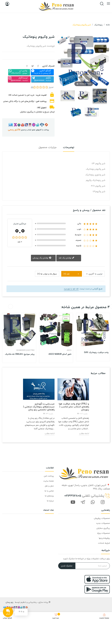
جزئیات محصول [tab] (47, 147)
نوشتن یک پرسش (41, 257)
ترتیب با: (98, 273)
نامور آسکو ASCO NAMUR (60, 354)
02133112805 (72, 496)
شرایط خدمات (104, 543)
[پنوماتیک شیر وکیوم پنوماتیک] (100, 96)
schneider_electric (25, 350)
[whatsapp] (92, 502)
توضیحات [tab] (68, 147)
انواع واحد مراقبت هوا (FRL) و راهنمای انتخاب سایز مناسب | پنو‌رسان (74, 407)
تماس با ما (49, 490)
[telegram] (83, 502)
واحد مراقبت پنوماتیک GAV (96, 352)
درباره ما (50, 500)
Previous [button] (10, 306)
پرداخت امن (49, 475)
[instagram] (102, 502)
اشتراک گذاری (38, 66)
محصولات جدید (103, 523)
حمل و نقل (49, 485)
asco (69, 350)
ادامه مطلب (50, 433)
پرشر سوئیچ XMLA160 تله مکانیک (20, 354)
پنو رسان (9, 602)
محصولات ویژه (103, 533)
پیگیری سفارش (103, 528)
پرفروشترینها (104, 538)
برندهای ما (49, 495)
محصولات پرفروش (102, 518)
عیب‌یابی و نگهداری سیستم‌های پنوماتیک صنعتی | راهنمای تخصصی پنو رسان (39, 407)
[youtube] (73, 502)
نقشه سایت (48, 480)
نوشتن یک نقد (65, 258)
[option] (19, 338)
